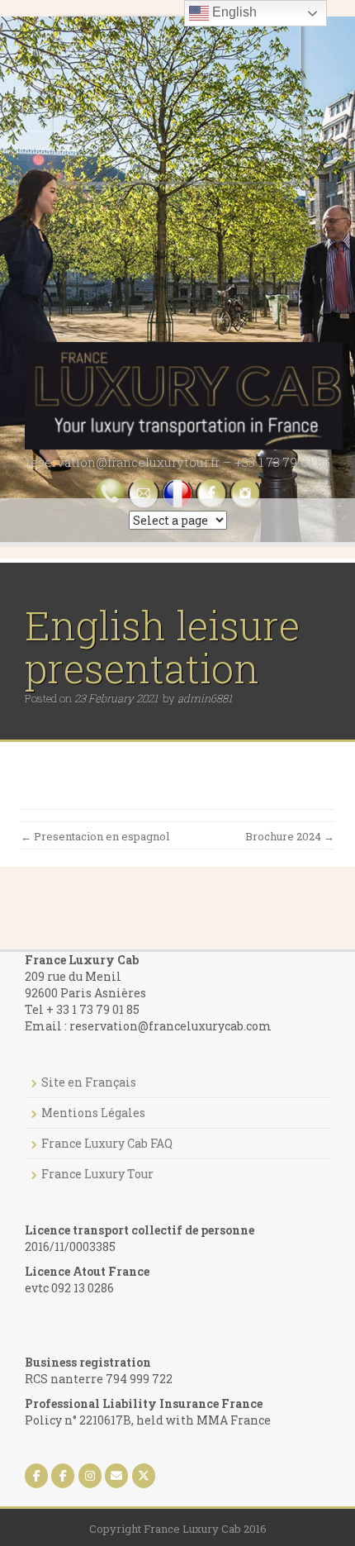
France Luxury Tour (97, 1174)
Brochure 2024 (289, 836)
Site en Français (88, 1082)
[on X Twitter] (143, 1475)
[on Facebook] (36, 1475)
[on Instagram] (90, 1475)
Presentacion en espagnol (95, 836)
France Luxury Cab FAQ (107, 1143)
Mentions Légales (93, 1112)
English (233, 12)
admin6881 (205, 698)
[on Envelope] (116, 1475)
